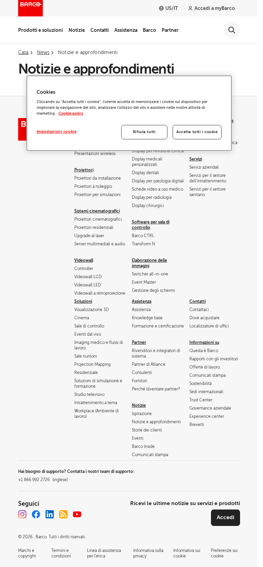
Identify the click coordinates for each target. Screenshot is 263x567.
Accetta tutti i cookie (197, 132)
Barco (149, 30)
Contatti (99, 30)
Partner (170, 30)
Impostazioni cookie (57, 132)
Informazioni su (204, 342)
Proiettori (83, 170)
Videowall (83, 260)
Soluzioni (83, 301)
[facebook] (36, 514)
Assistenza (125, 30)
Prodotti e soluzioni (40, 30)
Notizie (76, 30)
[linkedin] (50, 514)
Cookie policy (71, 113)
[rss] (63, 514)
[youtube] (77, 514)
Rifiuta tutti (144, 132)
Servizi (195, 159)
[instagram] (22, 514)
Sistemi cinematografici (97, 211)
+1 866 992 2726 (43, 479)
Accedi (225, 517)
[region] (129, 113)
